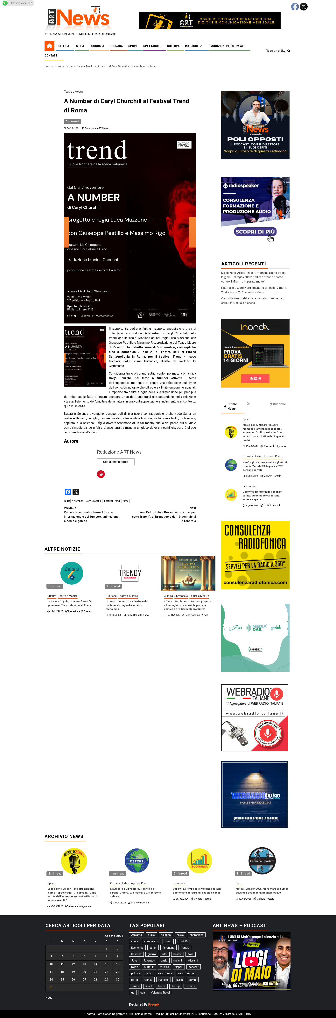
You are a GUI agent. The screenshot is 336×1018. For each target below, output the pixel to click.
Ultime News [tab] (232, 406)
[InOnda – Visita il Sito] (255, 353)
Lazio (164, 960)
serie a (135, 986)
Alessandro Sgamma (274, 446)
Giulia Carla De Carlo (138, 615)
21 (95, 972)
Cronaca (116, 46)
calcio (180, 934)
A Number (77, 500)
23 (117, 972)
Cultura (173, 46)
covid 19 (183, 941)
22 (106, 972)
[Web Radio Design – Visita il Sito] (254, 794)
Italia (190, 954)
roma (126, 500)
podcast (194, 966)
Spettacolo (152, 46)
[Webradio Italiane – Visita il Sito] (254, 718)
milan (134, 966)
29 (106, 979)
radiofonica (165, 973)
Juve (134, 960)
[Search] (288, 51)
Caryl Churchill (93, 500)
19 (73, 972)
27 (84, 979)
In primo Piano (273, 456)
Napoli (179, 966)
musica (164, 966)
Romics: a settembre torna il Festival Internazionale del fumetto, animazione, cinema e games (91, 514)
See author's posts (116, 462)
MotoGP (149, 966)
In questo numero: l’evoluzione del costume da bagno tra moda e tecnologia (127, 605)
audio (151, 934)
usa (142, 992)
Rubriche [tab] (279, 404)
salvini (192, 979)
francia (184, 947)
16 (117, 964)
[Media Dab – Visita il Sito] (255, 637)
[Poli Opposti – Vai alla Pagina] (255, 125)
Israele (177, 954)
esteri (153, 947)
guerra (152, 954)
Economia (97, 46)
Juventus (149, 960)
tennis (161, 986)
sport (148, 986)
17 (51, 972)
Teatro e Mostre (74, 91)
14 (95, 964)
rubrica (148, 979)
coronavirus (151, 941)
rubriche (163, 979)
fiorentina (168, 947)
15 (106, 964)
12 (73, 964)
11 (62, 964)
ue (132, 992)
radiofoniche (186, 973)
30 (117, 979)
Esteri (79, 46)
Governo (136, 954)
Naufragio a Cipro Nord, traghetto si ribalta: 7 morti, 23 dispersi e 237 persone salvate (265, 466)
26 (73, 979)
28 (95, 979)
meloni (177, 960)
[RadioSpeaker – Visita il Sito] (255, 210)
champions (196, 934)
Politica (62, 46)
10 (51, 964)
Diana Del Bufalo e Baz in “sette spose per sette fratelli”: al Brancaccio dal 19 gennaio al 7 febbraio (164, 514)
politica (135, 973)
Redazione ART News (96, 128)
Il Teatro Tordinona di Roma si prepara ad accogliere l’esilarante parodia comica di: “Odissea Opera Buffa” (187, 605)
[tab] (255, 403)
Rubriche (192, 46)
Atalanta (136, 934)
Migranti (193, 960)
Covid (168, 941)
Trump (176, 986)
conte (134, 941)
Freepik (153, 1004)
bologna (166, 934)
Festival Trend (112, 500)
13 (84, 964)
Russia (179, 979)
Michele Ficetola (272, 476)
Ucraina (190, 986)
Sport (133, 46)
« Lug (49, 997)
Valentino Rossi (160, 992)
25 (62, 979)
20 (84, 972)
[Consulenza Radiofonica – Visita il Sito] (255, 555)
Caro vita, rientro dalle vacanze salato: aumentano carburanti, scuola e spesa (262, 495)
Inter (164, 954)
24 (51, 979)
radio (149, 973)
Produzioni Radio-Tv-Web (227, 46)
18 (62, 972)
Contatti (51, 55)
